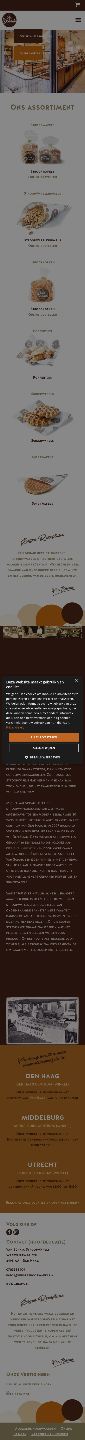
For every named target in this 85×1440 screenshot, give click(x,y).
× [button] (76, 680)
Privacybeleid (15, 727)
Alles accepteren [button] (44, 737)
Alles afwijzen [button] (44, 748)
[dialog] (42, 720)
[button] (42, 757)
